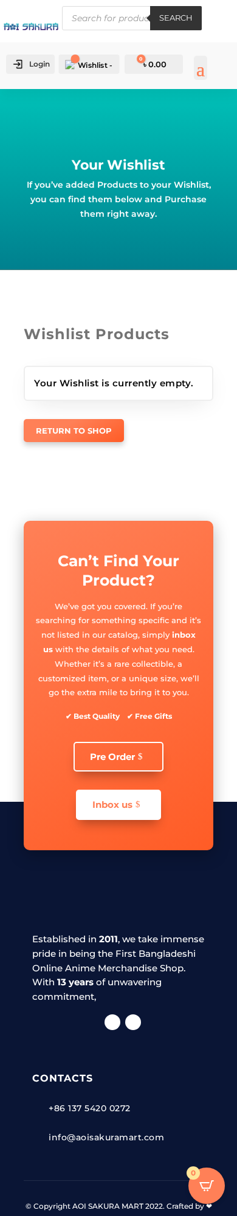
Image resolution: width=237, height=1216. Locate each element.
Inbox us (112, 804)
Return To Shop (74, 430)
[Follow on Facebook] (112, 1022)
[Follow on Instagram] (133, 1022)
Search (176, 17)
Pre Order (112, 756)
